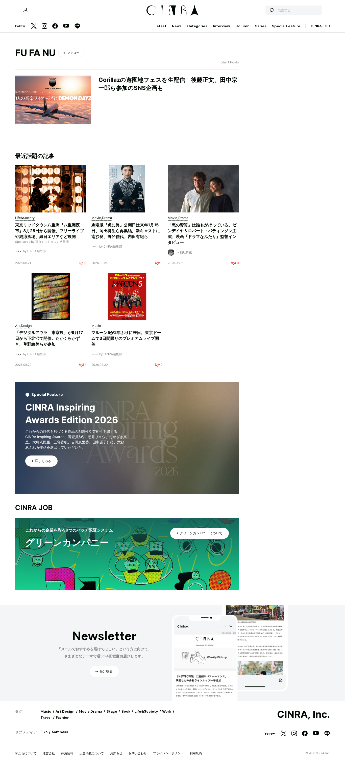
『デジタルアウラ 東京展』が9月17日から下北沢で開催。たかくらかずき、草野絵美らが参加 (49, 338)
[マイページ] (26, 10)
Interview (221, 26)
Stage (112, 711)
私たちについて (25, 753)
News (177, 26)
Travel (46, 717)
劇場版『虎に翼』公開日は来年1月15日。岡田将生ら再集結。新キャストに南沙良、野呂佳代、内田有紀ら (125, 230)
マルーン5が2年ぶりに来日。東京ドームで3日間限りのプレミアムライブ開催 (126, 338)
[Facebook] (55, 26)
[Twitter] (34, 26)
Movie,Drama (90, 711)
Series (260, 26)
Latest (160, 26)
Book (125, 711)
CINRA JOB (320, 26)
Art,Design (65, 711)
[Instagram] (44, 26)
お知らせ (116, 753)
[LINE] (77, 26)
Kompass (60, 732)
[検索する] (271, 10)
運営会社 (49, 753)
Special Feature (286, 26)
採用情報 (67, 753)
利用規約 (196, 753)
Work (166, 711)
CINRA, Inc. (303, 714)
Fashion (62, 717)
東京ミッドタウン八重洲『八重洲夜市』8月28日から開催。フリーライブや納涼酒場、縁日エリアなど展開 (49, 230)
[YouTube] (66, 26)
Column (242, 26)
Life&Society (146, 711)
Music (45, 711)
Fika (43, 732)
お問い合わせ (138, 753)
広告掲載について (92, 753)
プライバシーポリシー (168, 753)
